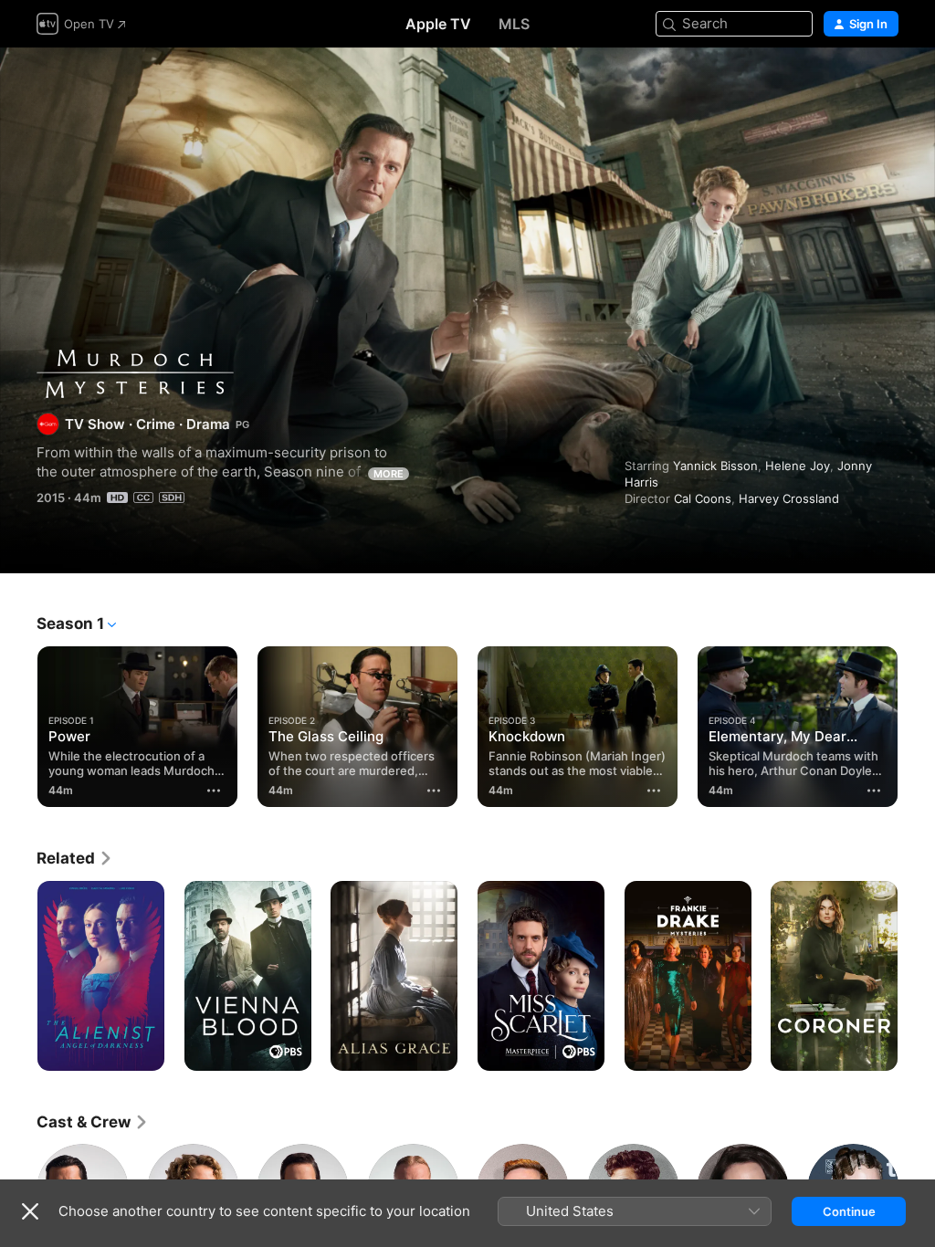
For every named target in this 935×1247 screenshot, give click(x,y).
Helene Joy (797, 465)
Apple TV (438, 24)
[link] (75, 858)
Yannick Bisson (715, 465)
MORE (388, 473)
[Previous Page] (18, 723)
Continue (849, 1211)
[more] (213, 790)
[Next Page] (917, 723)
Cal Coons (702, 498)
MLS (514, 24)
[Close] (30, 1211)
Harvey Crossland (789, 498)
